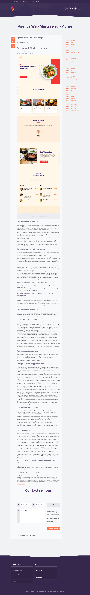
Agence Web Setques (70, 86)
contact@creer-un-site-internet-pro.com (30, 1)
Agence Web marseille (22, 9)
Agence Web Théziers (71, 61)
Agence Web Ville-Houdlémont (72, 66)
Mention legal (16, 574)
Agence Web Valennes (71, 88)
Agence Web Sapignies (71, 68)
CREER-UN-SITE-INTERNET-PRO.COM (23, 7)
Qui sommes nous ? (36, 7)
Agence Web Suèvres (70, 44)
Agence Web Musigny (70, 40)
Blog (51, 7)
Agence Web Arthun (70, 98)
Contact (14, 581)
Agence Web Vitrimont (71, 84)
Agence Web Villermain (71, 82)
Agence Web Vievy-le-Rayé (72, 64)
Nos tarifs (45, 7)
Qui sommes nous (17, 570)
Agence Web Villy (69, 38)
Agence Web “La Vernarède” (72, 79)
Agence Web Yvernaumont (72, 56)
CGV (13, 577)
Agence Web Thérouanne (71, 104)
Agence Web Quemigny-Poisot (72, 110)
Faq (37, 574)
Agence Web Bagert (70, 90)
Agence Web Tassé (70, 70)
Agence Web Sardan (70, 42)
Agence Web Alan (70, 96)
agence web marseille (21, 484)
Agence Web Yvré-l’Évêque (72, 106)
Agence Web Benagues (71, 108)
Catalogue (39, 577)
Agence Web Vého (70, 46)
